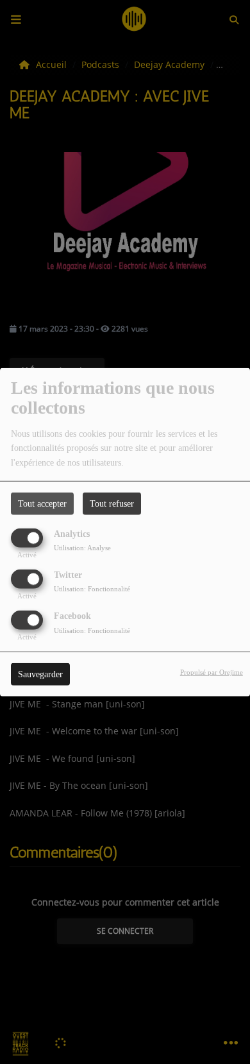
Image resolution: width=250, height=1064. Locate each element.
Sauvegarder (40, 674)
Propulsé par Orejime (211, 672)
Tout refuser (112, 503)
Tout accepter (42, 503)
